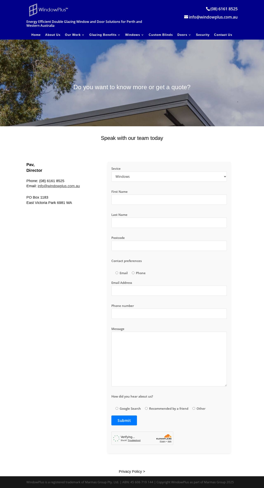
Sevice (116, 168)
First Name (119, 192)
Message (117, 329)
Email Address (121, 283)
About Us (52, 34)
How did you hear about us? (132, 396)
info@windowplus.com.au (59, 186)
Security (203, 34)
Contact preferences (126, 261)
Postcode (118, 238)
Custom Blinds (161, 34)
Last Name (119, 215)
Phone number (122, 306)
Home (36, 34)
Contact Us (223, 34)
